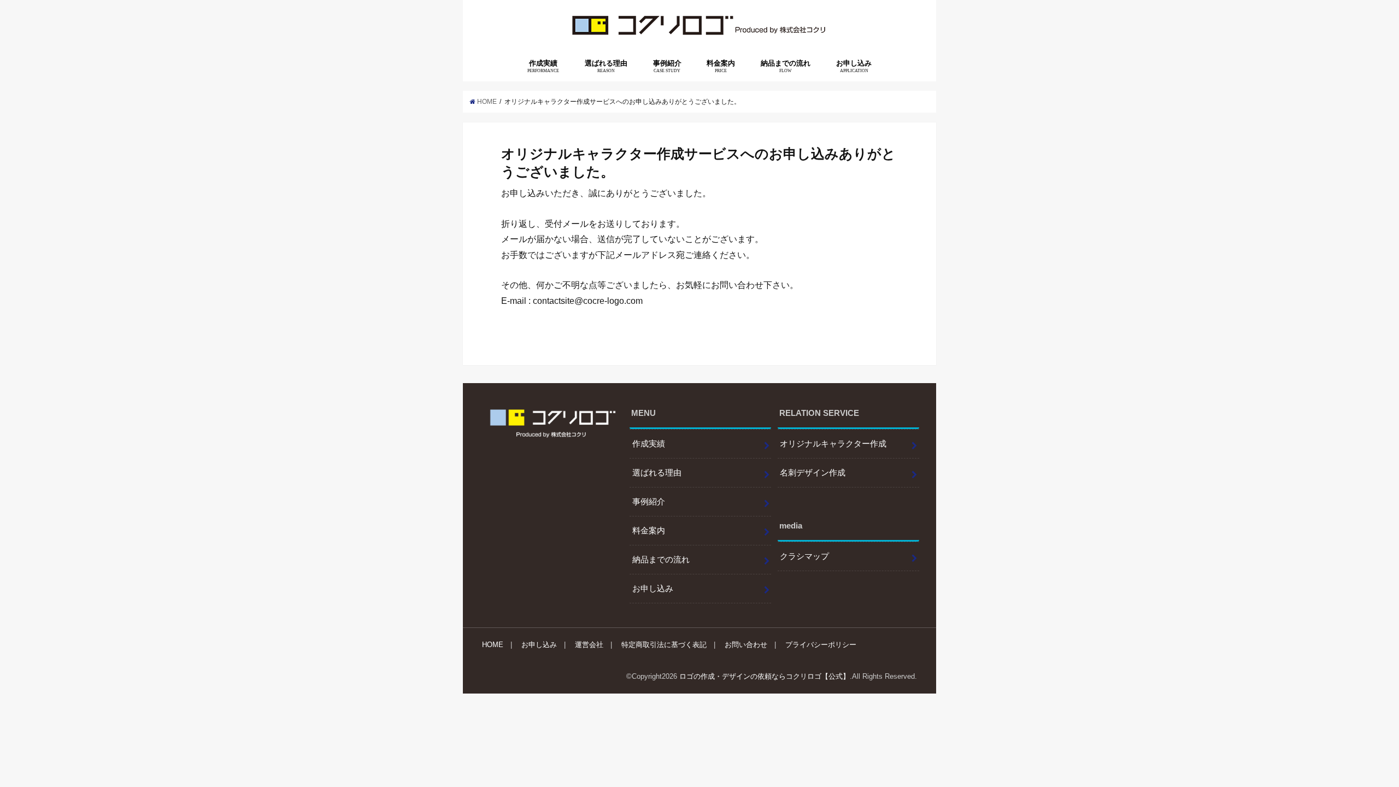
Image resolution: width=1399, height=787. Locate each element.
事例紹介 (667, 66)
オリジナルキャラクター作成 (833, 443)
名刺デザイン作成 (812, 472)
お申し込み (854, 66)
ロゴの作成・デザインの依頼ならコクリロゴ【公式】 (764, 676)
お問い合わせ (746, 645)
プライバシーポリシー (820, 645)
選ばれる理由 (606, 66)
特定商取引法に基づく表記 (664, 645)
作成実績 (543, 66)
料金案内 (721, 66)
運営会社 (589, 645)
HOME (492, 645)
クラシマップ (804, 556)
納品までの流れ (785, 66)
